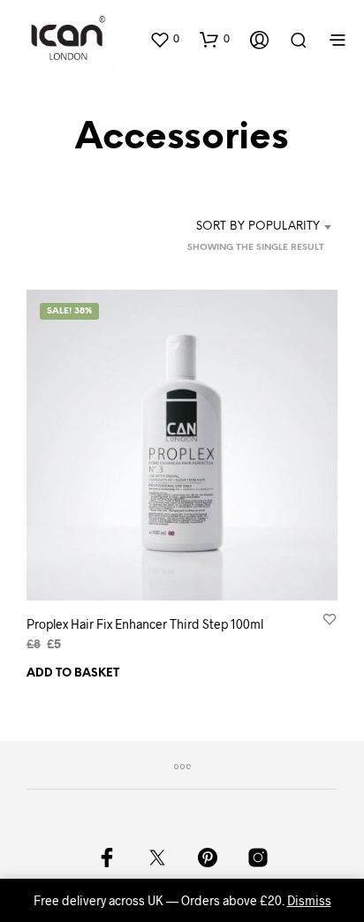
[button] (164, 39)
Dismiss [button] (309, 900)
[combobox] (256, 227)
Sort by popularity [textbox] (258, 226)
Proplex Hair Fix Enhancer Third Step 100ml (145, 623)
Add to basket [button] (73, 673)
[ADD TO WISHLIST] (329, 618)
